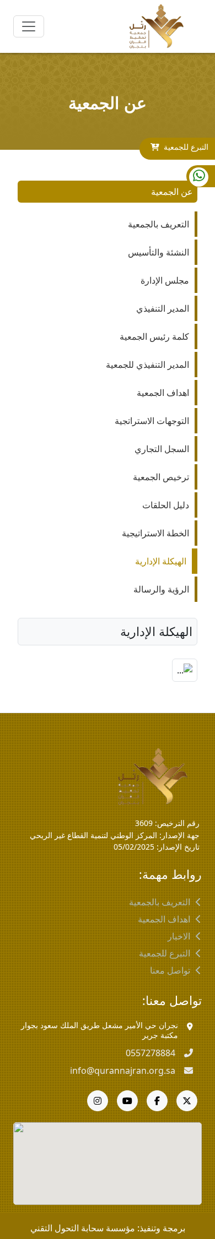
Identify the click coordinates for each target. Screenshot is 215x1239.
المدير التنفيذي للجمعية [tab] (147, 364)
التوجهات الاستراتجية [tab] (152, 421)
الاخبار (179, 936)
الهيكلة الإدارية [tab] (160, 561)
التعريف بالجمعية (159, 902)
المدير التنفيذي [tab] (162, 308)
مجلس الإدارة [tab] (165, 280)
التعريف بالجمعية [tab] (158, 224)
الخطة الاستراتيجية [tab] (155, 533)
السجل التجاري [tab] (162, 449)
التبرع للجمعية (186, 147)
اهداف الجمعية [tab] (163, 393)
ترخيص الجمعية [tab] (161, 477)
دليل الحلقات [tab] (165, 505)
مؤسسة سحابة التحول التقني (82, 1228)
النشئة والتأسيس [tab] (158, 252)
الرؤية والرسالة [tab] (161, 589)
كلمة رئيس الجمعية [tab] (154, 336)
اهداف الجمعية (164, 919)
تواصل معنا (170, 970)
